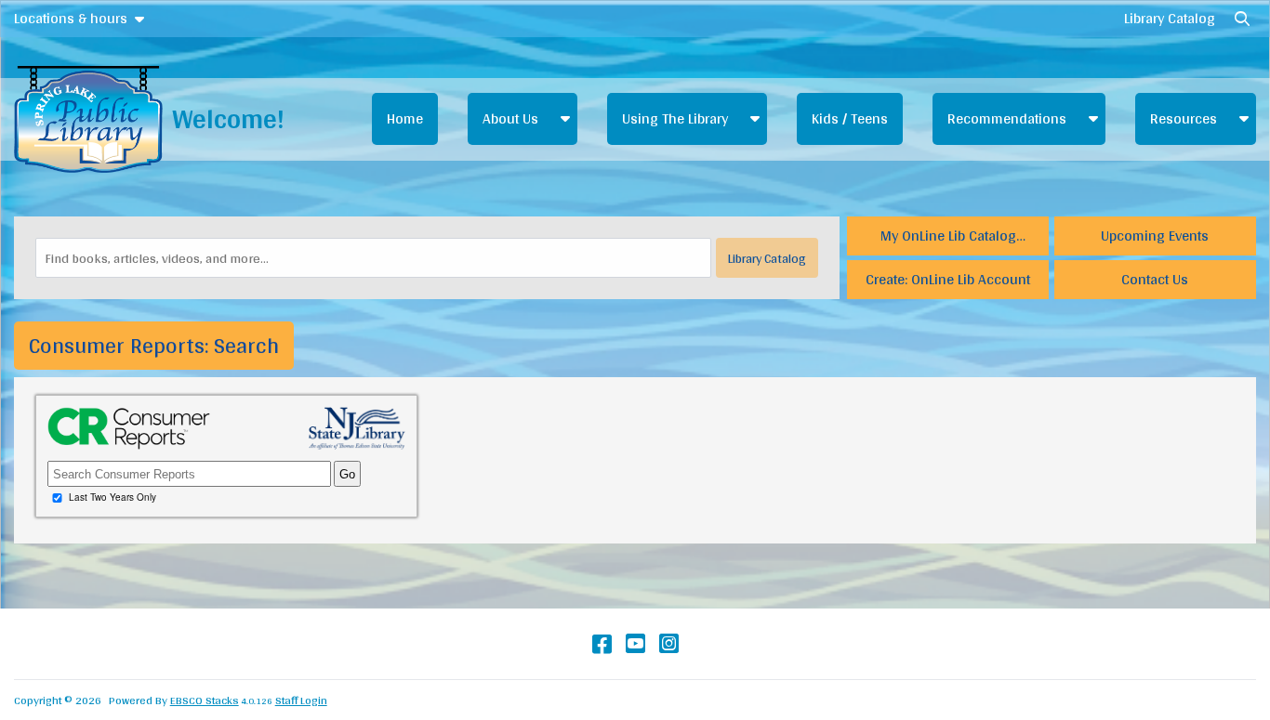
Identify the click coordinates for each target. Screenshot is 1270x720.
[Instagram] (669, 643)
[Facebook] (602, 643)
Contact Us (1154, 279)
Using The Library (675, 118)
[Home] (88, 119)
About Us (510, 118)
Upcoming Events (1155, 235)
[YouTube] (635, 643)
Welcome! (228, 118)
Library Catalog (1169, 18)
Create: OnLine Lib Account (948, 279)
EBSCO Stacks (204, 700)
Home (405, 118)
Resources (1183, 118)
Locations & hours (70, 18)
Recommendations (1006, 118)
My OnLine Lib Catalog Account (948, 238)
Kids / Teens (850, 118)
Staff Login (301, 700)
